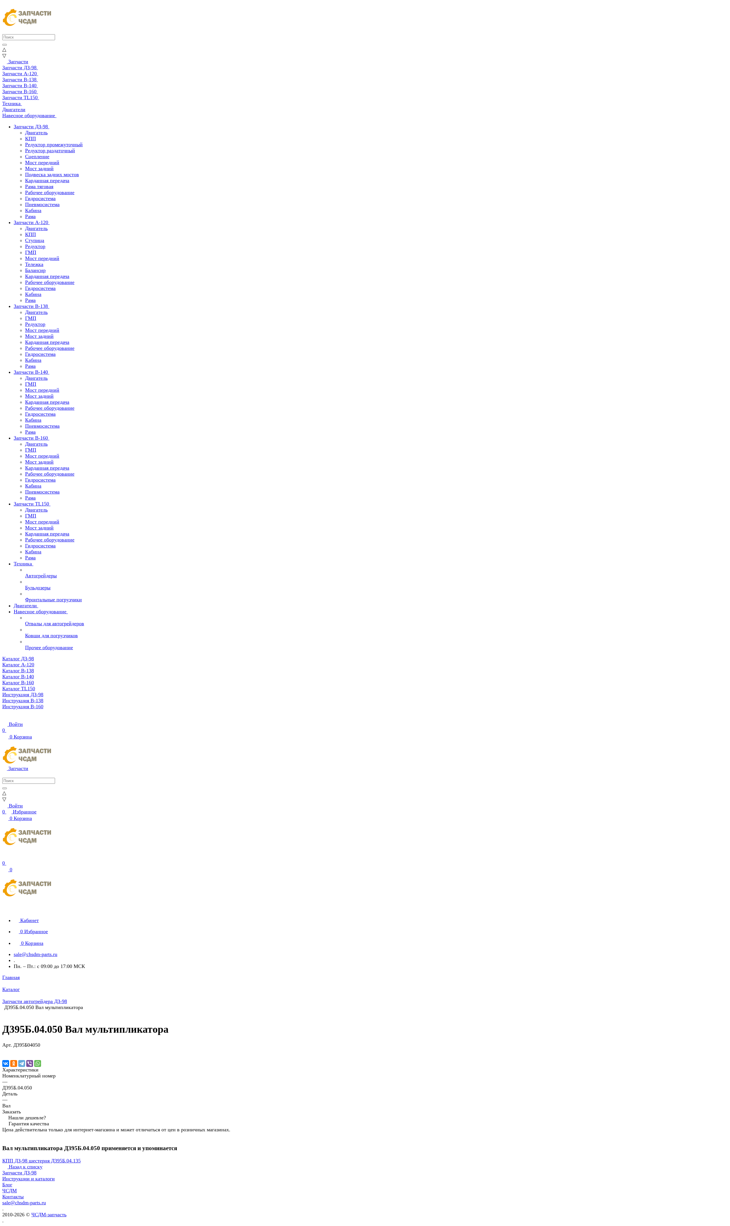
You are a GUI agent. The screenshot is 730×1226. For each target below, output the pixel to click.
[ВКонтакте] (5, 1063)
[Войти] (4, 857)
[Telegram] (21, 1063)
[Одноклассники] (13, 1063)
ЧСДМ (9, 1190)
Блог (7, 1185)
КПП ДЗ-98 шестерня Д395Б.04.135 (41, 1161)
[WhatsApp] (37, 1063)
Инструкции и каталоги (28, 1179)
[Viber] (29, 1063)
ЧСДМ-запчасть (48, 1214)
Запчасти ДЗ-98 (19, 1173)
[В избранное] (4, 1051)
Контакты (13, 1196)
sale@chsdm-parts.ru (35, 954)
